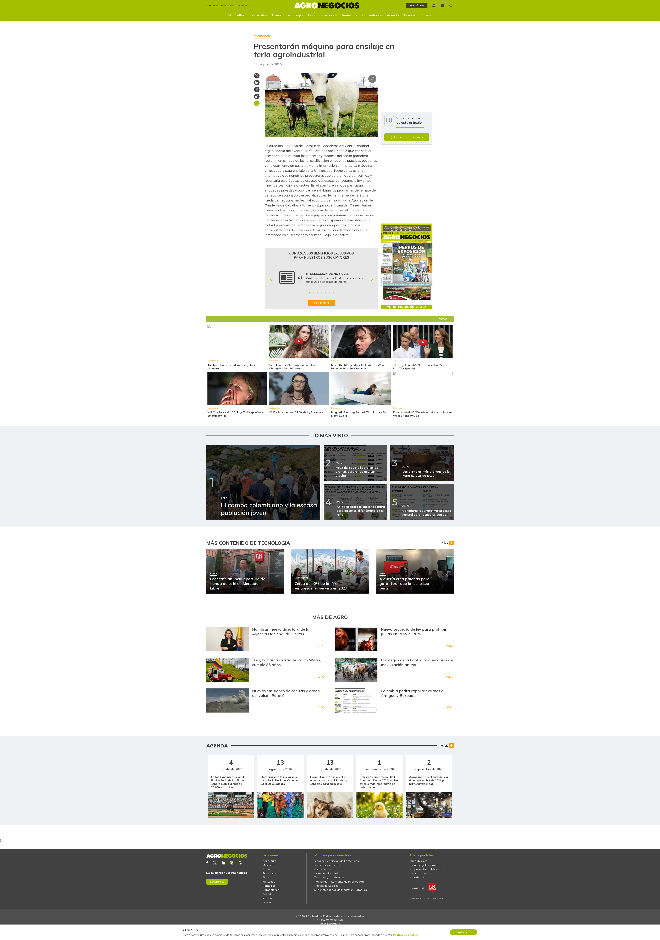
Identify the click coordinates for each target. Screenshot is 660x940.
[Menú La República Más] (442, 5)
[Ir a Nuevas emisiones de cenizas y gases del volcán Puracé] (227, 700)
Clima (276, 15)
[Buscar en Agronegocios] (451, 5)
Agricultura (237, 15)
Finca (312, 15)
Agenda (393, 15)
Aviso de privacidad (326, 873)
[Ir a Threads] (240, 862)
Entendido (463, 932)
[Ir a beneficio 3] (317, 292)
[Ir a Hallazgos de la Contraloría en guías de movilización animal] (356, 670)
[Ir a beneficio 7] (333, 292)
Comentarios (372, 15)
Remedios (349, 15)
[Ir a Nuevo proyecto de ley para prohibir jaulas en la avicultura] (356, 639)
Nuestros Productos (326, 865)
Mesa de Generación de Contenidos (336, 861)
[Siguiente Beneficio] (372, 279)
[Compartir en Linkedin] (257, 82)
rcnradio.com (418, 877)
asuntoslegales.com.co (424, 865)
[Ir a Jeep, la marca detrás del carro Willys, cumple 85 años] (227, 670)
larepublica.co (418, 861)
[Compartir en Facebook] (257, 89)
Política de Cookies (326, 885)
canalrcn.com (418, 873)
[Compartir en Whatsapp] (257, 96)
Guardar (257, 103)
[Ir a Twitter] (215, 862)
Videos (425, 15)
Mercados (329, 15)
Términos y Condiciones (329, 877)
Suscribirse (217, 881)
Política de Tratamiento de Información (339, 881)
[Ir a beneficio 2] (313, 292)
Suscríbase (417, 5)
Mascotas (259, 15)
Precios (409, 15)
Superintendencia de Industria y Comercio (340, 889)
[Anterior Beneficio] (271, 279)
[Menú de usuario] (434, 5)
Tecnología (294, 15)
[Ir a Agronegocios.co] (226, 856)
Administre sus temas (408, 137)
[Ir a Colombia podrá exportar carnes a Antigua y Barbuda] (356, 700)
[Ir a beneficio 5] (325, 292)
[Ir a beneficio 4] (321, 292)
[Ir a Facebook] (207, 862)
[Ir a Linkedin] (223, 862)
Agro (320, 645)
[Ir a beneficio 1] (309, 292)
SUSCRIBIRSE (321, 303)
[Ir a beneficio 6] (329, 292)
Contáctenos (322, 869)
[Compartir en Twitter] (257, 75)
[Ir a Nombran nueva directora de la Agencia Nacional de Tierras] (227, 639)
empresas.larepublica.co (425, 869)
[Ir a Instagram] (231, 862)
